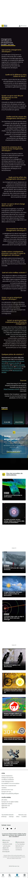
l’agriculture (5, 370)
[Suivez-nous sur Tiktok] (15, 829)
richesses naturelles (18, 365)
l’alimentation (17, 369)
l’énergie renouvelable (8, 361)
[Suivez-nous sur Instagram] (7, 829)
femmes (18, 367)
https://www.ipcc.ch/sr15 (11, 389)
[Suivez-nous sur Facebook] (3, 829)
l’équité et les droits (7, 367)
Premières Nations (7, 369)
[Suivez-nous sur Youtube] (11, 829)
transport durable (13, 363)
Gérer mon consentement (9, 785)
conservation (6, 365)
